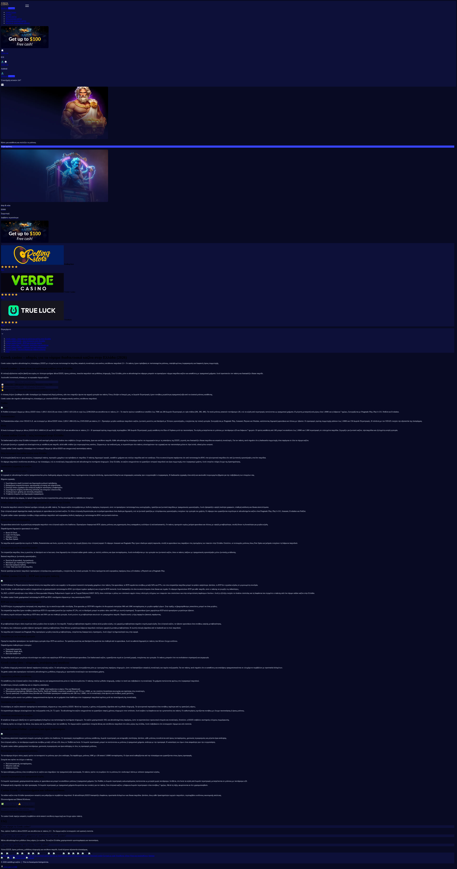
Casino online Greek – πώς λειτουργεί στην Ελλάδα (25, 341)
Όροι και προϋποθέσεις (139, 856)
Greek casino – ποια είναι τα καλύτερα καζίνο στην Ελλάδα (28, 339)
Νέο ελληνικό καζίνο (14, 19)
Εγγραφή (11, 8)
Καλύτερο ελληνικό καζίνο (16, 21)
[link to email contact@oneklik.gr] (2, 85)
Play (2, 270)
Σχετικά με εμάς (109, 856)
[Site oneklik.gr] (13, 6)
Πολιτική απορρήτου (82, 856)
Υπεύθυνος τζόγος (123, 856)
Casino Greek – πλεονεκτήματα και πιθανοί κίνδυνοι (25, 349)
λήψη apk (10, 867)
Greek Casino (11, 12)
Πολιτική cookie (96, 856)
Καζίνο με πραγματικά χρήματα (18, 23)
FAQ (8, 352)
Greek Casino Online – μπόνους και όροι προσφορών (26, 347)
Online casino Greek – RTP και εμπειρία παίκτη (24, 343)
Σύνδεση (4, 8)
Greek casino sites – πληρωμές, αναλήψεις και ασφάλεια (27, 345)
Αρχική (8, 14)
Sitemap (151, 856)
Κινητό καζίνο (11, 17)
